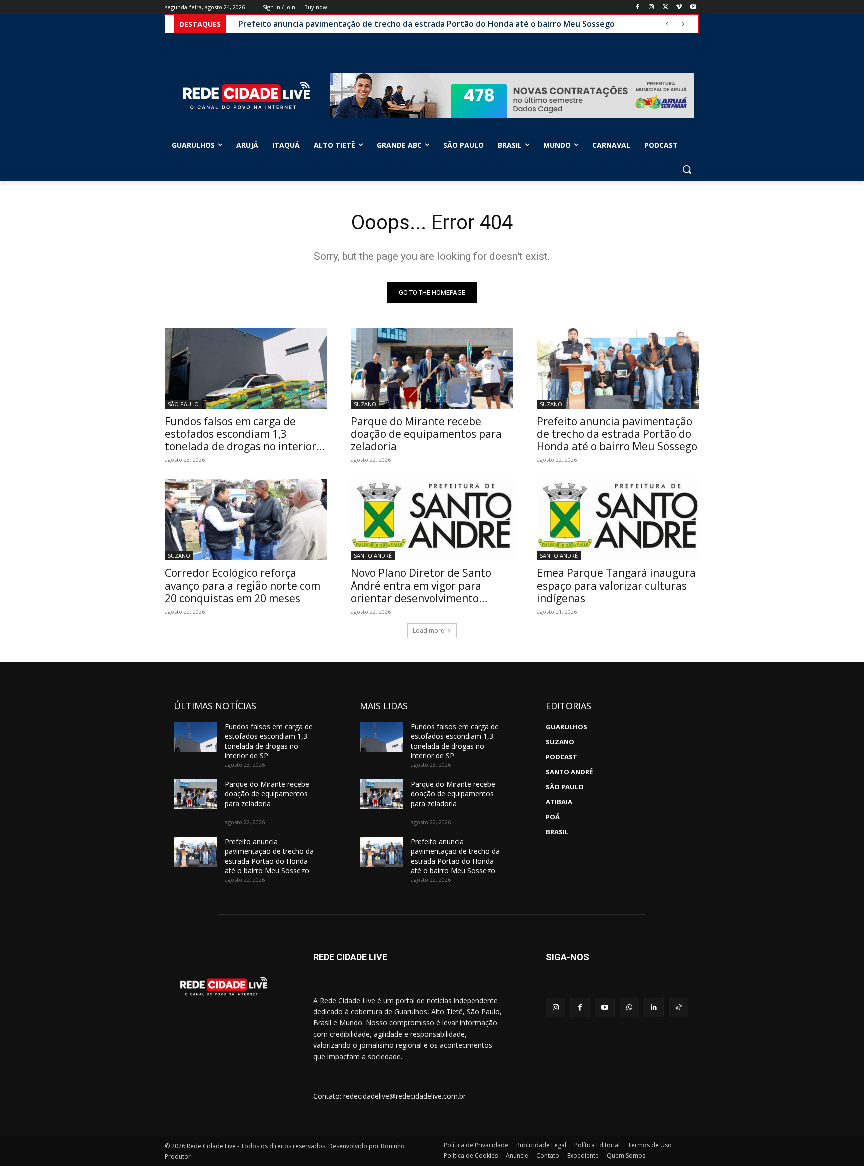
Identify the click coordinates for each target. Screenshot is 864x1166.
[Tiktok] (678, 1007)
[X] (666, 7)
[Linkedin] (654, 1007)
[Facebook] (638, 7)
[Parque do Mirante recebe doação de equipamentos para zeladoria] (432, 368)
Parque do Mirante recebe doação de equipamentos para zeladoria (426, 433)
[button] (687, 169)
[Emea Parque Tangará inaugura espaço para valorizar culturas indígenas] (618, 519)
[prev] (667, 24)
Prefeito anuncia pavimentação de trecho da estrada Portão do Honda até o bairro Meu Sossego (426, 23)
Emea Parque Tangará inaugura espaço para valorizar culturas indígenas (616, 585)
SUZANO (365, 404)
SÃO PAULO (183, 404)
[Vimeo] (679, 7)
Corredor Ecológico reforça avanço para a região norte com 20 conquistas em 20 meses (242, 585)
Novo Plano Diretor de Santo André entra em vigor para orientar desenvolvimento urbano (421, 592)
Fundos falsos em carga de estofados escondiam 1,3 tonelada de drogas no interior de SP (240, 440)
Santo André (373, 555)
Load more (428, 630)
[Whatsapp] (630, 1007)
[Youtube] (693, 7)
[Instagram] (652, 7)
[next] (683, 24)
